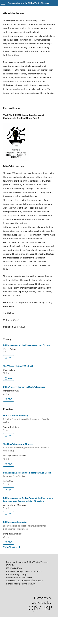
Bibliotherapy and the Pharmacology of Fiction (26, 345)
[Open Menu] (3, 3)
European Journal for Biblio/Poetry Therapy (28, 3)
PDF (9, 357)
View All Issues (10, 547)
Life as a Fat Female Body (26, 418)
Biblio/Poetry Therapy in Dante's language (24, 386)
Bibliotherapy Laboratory (24, 525)
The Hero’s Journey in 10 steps (26, 447)
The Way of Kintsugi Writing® (18, 366)
